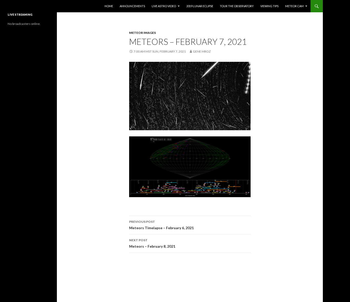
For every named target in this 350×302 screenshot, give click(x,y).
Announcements (132, 6)
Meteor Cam (294, 6)
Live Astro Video (164, 6)
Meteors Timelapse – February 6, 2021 (161, 225)
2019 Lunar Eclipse (199, 6)
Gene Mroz (202, 51)
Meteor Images (142, 33)
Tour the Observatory (237, 6)
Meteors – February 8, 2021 (152, 243)
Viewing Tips (269, 6)
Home (109, 6)
